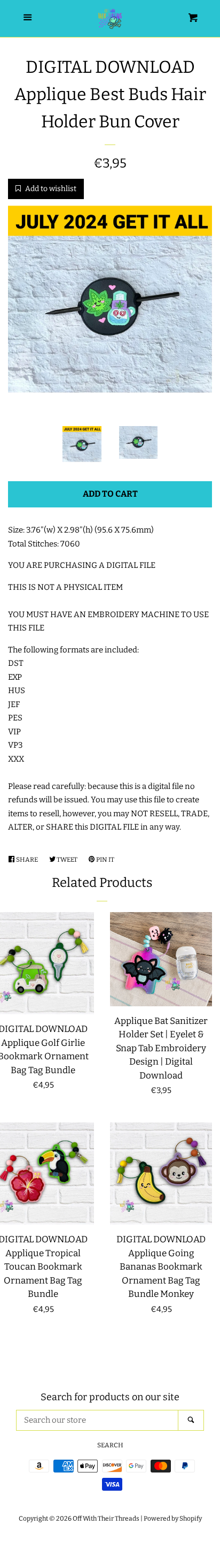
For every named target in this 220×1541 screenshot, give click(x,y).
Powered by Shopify (173, 1518)
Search (110, 1445)
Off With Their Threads (106, 1518)
